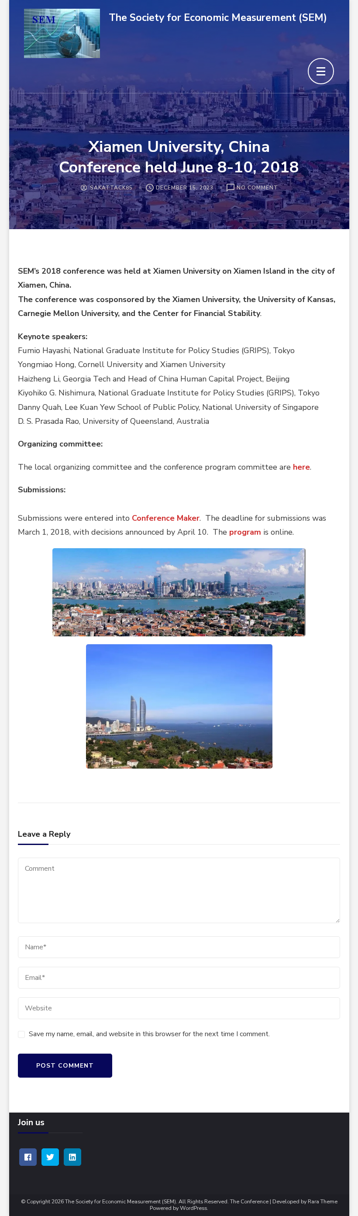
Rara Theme (322, 1202)
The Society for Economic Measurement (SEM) (218, 17)
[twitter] (50, 1157)
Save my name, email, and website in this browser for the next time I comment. (149, 1034)
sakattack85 (111, 187)
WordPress (193, 1208)
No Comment (257, 188)
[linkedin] (72, 1157)
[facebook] (28, 1157)
